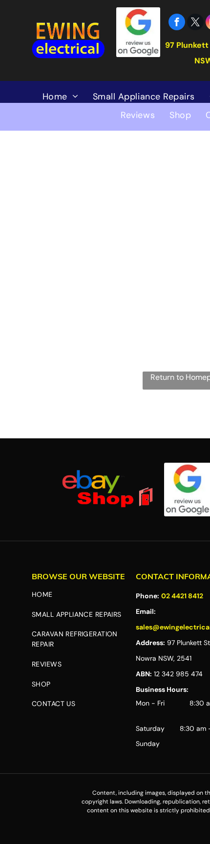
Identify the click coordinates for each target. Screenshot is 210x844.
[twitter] (195, 23)
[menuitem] (60, 96)
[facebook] (176, 23)
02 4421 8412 (182, 595)
